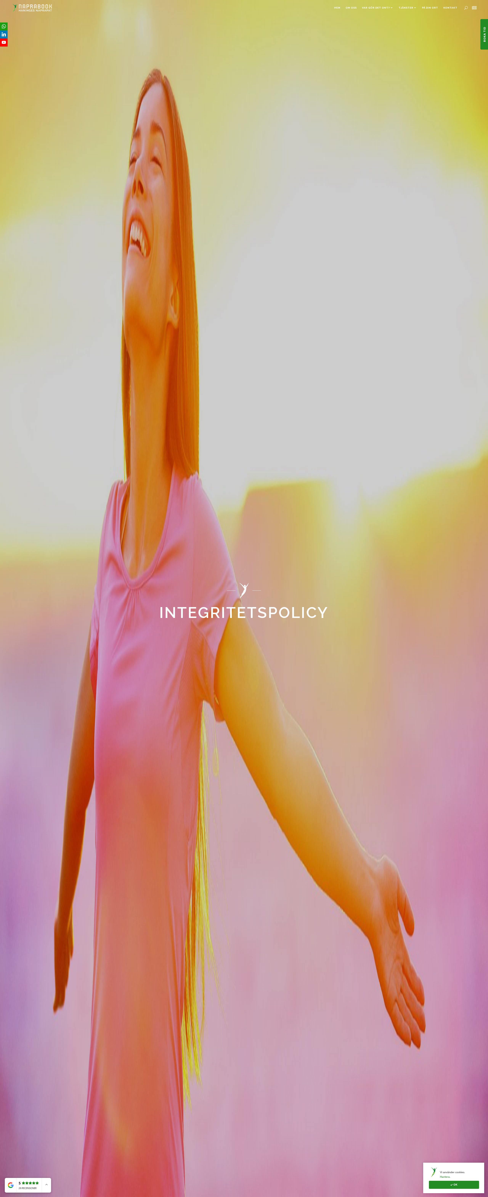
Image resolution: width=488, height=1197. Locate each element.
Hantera (445, 1176)
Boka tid (484, 34)
